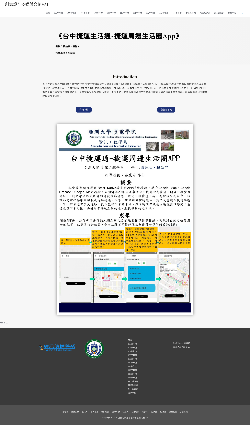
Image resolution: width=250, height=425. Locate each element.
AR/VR (145, 412)
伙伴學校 (232, 13)
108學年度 (98, 13)
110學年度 (124, 13)
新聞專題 (184, 412)
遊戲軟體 (173, 412)
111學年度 (137, 13)
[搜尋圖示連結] (241, 13)
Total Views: (178, 343)
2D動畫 (154, 412)
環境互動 (116, 412)
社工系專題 (219, 13)
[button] (84, 110)
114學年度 (177, 13)
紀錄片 (126, 412)
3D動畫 (163, 412)
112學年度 (150, 13)
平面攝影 (94, 412)
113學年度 (163, 13)
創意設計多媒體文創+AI (26, 4)
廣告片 (85, 412)
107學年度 (85, 13)
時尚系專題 (205, 13)
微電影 (65, 412)
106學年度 (71, 13)
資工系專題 (191, 13)
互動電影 (135, 412)
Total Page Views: (180, 347)
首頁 (48, 13)
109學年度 (111, 13)
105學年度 (58, 13)
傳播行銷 (75, 412)
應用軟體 (105, 412)
